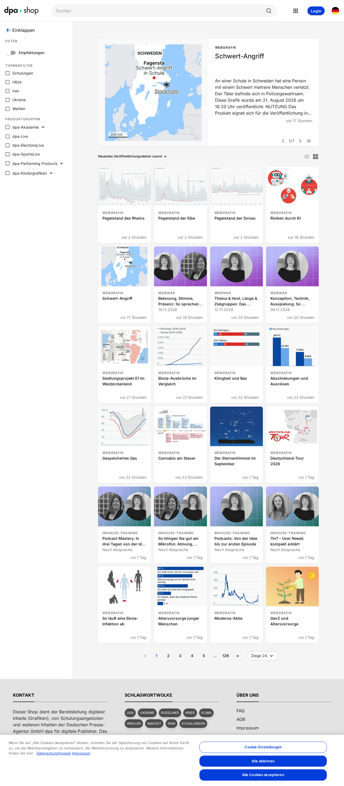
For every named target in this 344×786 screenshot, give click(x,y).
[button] (130, 713)
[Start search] (268, 10)
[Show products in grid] (315, 156)
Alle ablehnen (263, 761)
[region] (172, 760)
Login (316, 11)
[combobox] (160, 11)
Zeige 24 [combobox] (259, 655)
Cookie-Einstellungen (263, 747)
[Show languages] (335, 10)
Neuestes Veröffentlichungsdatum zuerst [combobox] (130, 156)
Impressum (81, 753)
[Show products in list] (306, 156)
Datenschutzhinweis (54, 753)
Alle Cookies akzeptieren (263, 775)
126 (226, 655)
